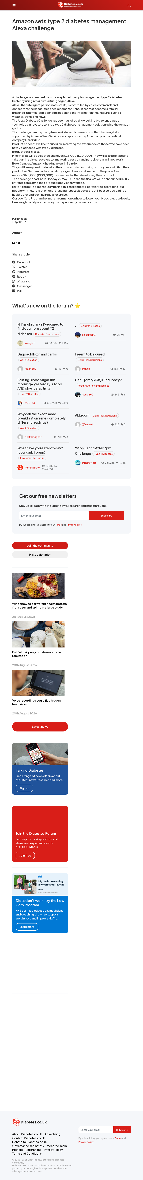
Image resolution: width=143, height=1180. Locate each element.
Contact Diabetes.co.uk (28, 1138)
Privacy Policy (74, 524)
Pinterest (23, 272)
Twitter (22, 267)
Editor (16, 242)
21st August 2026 (24, 616)
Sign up (24, 788)
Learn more (27, 927)
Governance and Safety (28, 1146)
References (33, 1149)
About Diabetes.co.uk (27, 1134)
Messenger (24, 286)
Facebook (24, 262)
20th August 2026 (24, 665)
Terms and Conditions (27, 1153)
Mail (19, 291)
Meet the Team (57, 1146)
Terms (58, 524)
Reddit (21, 276)
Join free (25, 855)
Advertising (52, 1134)
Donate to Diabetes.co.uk (29, 1142)
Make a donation (40, 554)
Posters (17, 1149)
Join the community (40, 545)
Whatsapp (23, 281)
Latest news (40, 726)
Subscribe (106, 515)
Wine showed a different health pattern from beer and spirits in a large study (39, 605)
